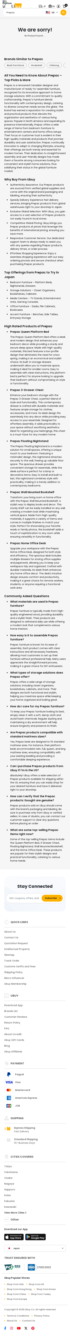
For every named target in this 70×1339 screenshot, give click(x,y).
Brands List (11, 1011)
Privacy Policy (42, 1315)
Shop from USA (15, 1284)
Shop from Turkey (41, 1294)
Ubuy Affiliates (13, 1051)
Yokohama (11, 1172)
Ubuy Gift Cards (14, 1040)
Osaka (8, 1178)
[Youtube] (20, 1328)
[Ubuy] (17, 6)
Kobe (7, 1195)
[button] (43, 6)
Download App (13, 1005)
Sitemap (9, 955)
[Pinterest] (34, 1328)
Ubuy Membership (15, 984)
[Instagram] (13, 1328)
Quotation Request (16, 943)
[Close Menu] (4, 7)
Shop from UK (36, 1284)
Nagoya (9, 1183)
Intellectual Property (17, 949)
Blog (7, 1045)
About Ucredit (13, 1034)
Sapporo (9, 1189)
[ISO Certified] (37, 1267)
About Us (10, 931)
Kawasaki (10, 1207)
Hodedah (27, 65)
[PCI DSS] (12, 1267)
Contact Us (11, 937)
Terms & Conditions (18, 1315)
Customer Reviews (15, 1017)
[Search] (63, 12)
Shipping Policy (13, 972)
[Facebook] (7, 1328)
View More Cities (14, 1212)
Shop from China (16, 1294)
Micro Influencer (14, 978)
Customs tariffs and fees (20, 966)
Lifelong (45, 65)
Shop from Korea (46, 1289)
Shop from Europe (17, 1299)
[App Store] (14, 1238)
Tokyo (8, 1166)
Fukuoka (9, 1201)
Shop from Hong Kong (19, 1289)
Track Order (11, 960)
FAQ (6, 1028)
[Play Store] (35, 1238)
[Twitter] (27, 1328)
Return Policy (12, 1022)
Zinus (60, 65)
